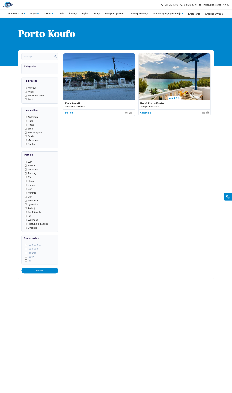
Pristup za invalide (38, 223)
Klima (31, 181)
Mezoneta (33, 140)
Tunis (61, 13)
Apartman (33, 117)
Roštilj (31, 208)
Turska (47, 13)
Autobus (32, 87)
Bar (30, 196)
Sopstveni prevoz (37, 95)
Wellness (33, 220)
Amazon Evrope (214, 13)
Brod (30, 99)
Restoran (33, 200)
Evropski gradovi (114, 13)
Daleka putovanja (139, 13)
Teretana (33, 169)
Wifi (30, 161)
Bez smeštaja (35, 132)
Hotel (30, 121)
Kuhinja (32, 192)
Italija (97, 13)
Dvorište (32, 227)
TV (29, 177)
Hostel (31, 124)
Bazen (31, 165)
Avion (31, 91)
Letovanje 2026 (14, 13)
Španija (73, 13)
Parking (32, 173)
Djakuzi (32, 185)
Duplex (31, 144)
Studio (31, 136)
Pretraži (39, 270)
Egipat (85, 13)
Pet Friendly (34, 212)
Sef (30, 189)
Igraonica (33, 204)
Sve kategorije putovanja (167, 13)
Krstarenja (194, 13)
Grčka (33, 13)
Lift (29, 216)
